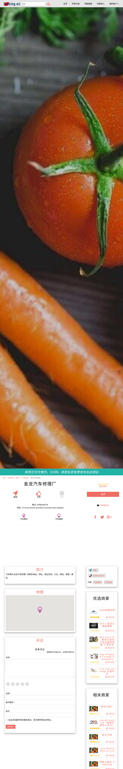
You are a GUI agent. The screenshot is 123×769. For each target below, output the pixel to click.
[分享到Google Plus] (109, 518)
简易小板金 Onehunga (107, 763)
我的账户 (113, 4)
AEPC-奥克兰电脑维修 (107, 625)
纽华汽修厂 (107, 706)
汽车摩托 (97, 582)
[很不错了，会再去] (22, 685)
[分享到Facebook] (96, 518)
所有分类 (76, 4)
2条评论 (111, 714)
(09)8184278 (98, 576)
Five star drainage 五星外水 (107, 671)
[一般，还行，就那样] (17, 685)
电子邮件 (10, 702)
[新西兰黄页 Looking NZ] (11, 6)
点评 (103, 494)
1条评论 (111, 617)
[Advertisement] (61, 545)
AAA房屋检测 (107, 610)
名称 (8, 693)
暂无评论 (103, 486)
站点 (7, 711)
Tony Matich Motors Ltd (107, 749)
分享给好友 (104, 505)
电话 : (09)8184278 (40, 504)
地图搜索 (88, 4)
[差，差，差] (12, 685)
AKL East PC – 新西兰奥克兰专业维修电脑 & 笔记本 (107, 641)
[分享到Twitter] (102, 518)
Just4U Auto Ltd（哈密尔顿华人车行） (107, 722)
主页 (65, 4)
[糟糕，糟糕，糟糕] (8, 685)
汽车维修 (108, 582)
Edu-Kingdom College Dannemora (107, 656)
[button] (40, 610)
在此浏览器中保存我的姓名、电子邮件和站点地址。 (30, 720)
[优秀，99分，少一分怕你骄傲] (27, 685)
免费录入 (101, 4)
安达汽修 (107, 735)
